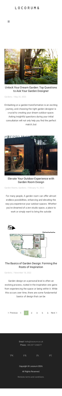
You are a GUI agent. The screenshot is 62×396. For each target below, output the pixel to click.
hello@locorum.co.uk (34, 341)
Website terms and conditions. (31, 376)
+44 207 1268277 (34, 345)
